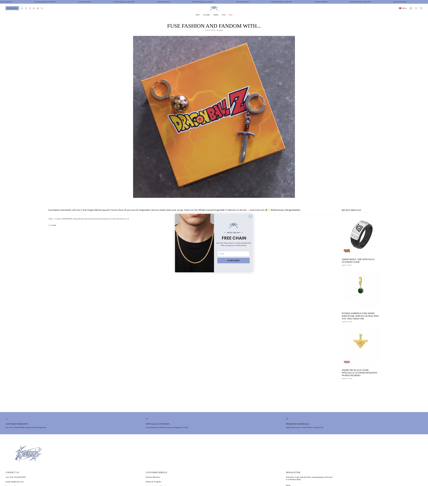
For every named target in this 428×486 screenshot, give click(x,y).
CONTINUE (233, 260)
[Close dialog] (250, 216)
